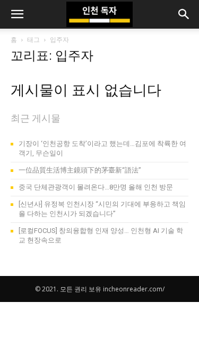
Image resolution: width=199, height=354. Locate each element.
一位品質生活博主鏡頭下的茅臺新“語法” (80, 170)
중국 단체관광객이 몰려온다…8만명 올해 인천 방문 (96, 187)
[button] (17, 14)
